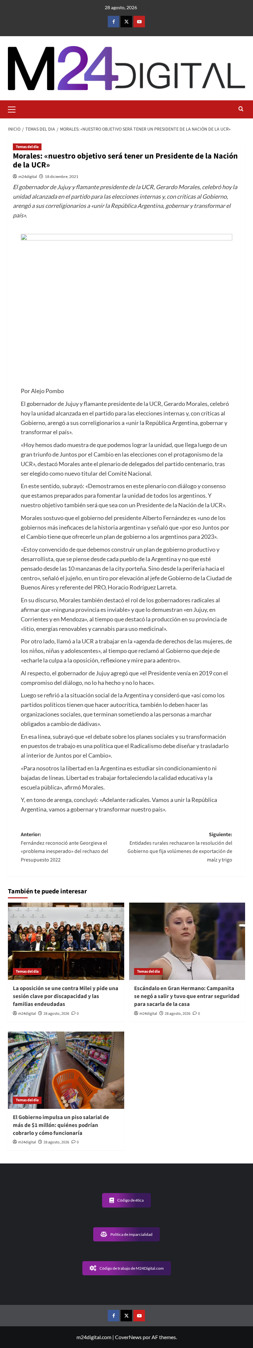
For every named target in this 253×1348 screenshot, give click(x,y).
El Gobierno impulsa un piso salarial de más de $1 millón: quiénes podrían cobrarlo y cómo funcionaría (61, 1125)
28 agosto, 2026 (56, 1013)
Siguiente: (179, 847)
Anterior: (64, 847)
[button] (14, 108)
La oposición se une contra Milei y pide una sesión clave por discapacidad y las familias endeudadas (65, 996)
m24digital (27, 176)
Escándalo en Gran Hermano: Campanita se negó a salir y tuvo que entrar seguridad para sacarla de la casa (186, 996)
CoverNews (128, 1337)
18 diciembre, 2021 (61, 176)
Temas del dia (27, 147)
